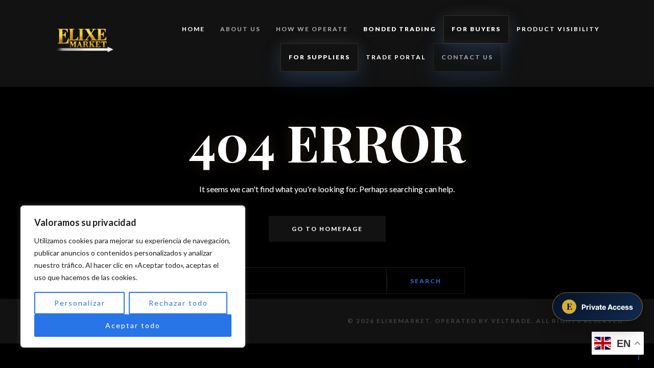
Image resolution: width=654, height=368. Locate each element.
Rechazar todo (178, 302)
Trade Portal (396, 57)
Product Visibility (558, 29)
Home (193, 29)
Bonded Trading (399, 29)
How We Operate (312, 29)
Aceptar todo (132, 325)
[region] (132, 276)
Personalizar (79, 302)
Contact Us (467, 57)
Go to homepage (327, 229)
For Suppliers (319, 57)
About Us (240, 29)
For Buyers (476, 29)
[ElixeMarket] (78, 43)
